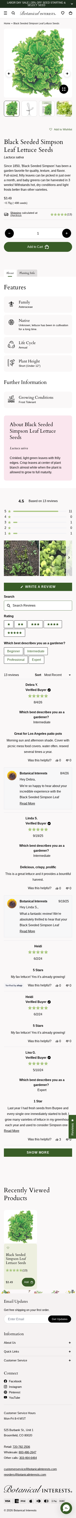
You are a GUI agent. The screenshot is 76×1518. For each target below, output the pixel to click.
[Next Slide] (69, 558)
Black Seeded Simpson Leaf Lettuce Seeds (16, 1259)
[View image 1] (11, 109)
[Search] (13, 13)
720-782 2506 (21, 1446)
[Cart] (70, 13)
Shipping (15, 212)
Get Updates (59, 1319)
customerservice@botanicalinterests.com (30, 1469)
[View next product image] (67, 73)
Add (26, 1282)
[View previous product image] (8, 73)
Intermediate (35, 651)
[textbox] (38, 606)
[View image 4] (64, 109)
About (10, 273)
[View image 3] (47, 109)
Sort (38, 675)
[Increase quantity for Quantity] (66, 233)
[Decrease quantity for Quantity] (9, 233)
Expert (36, 659)
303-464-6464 (28, 1457)
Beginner (13, 651)
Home (7, 23)
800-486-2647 (27, 1452)
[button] (60, 129)
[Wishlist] (62, 13)
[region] (38, 558)
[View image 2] (29, 109)
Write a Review (48, 588)
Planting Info (27, 273)
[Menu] (5, 13)
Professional (16, 659)
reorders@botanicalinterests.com (25, 1474)
